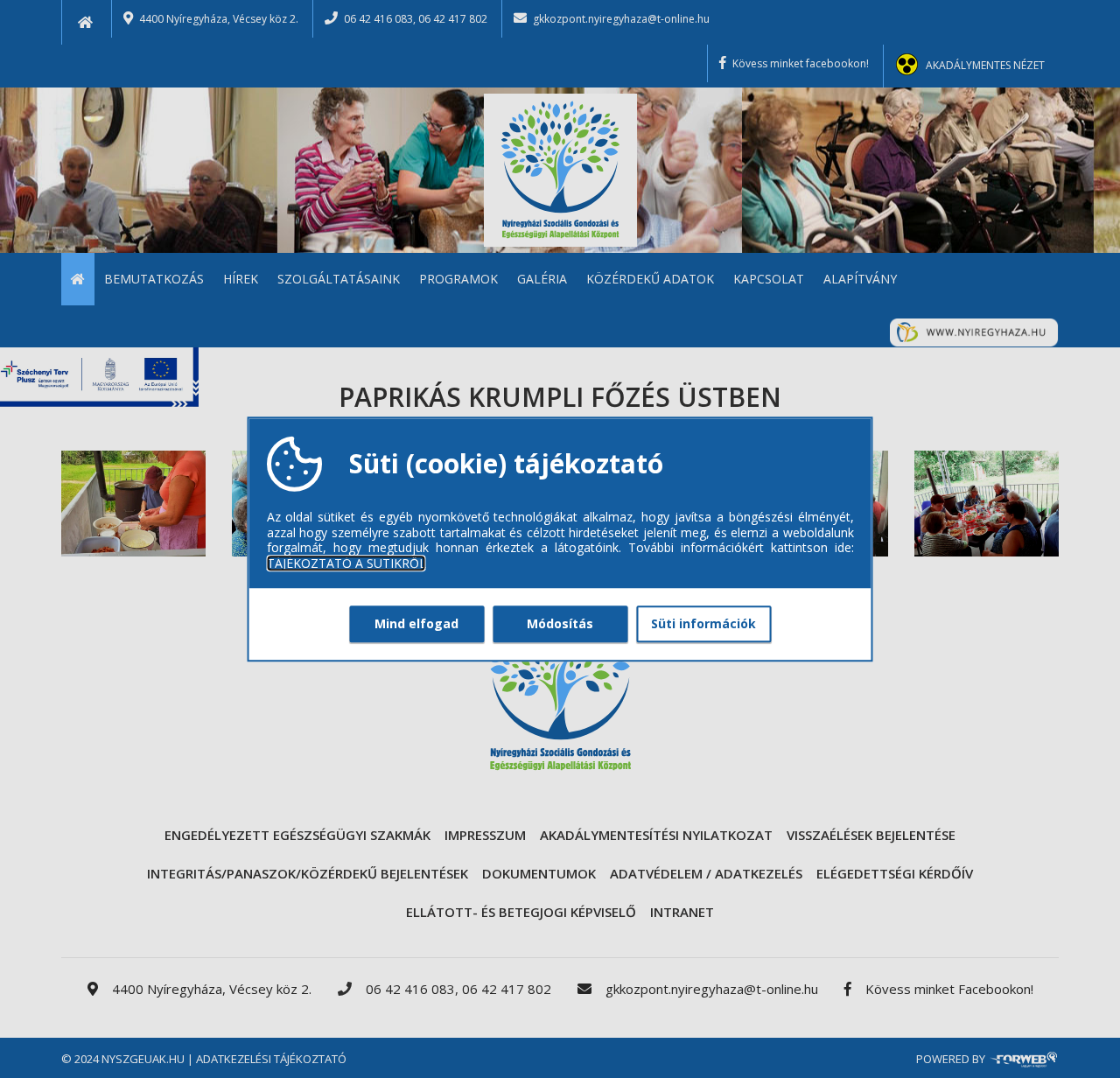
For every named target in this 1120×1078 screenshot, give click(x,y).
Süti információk (703, 623)
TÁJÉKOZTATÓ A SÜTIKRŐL (346, 563)
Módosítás (560, 623)
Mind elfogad (416, 623)
